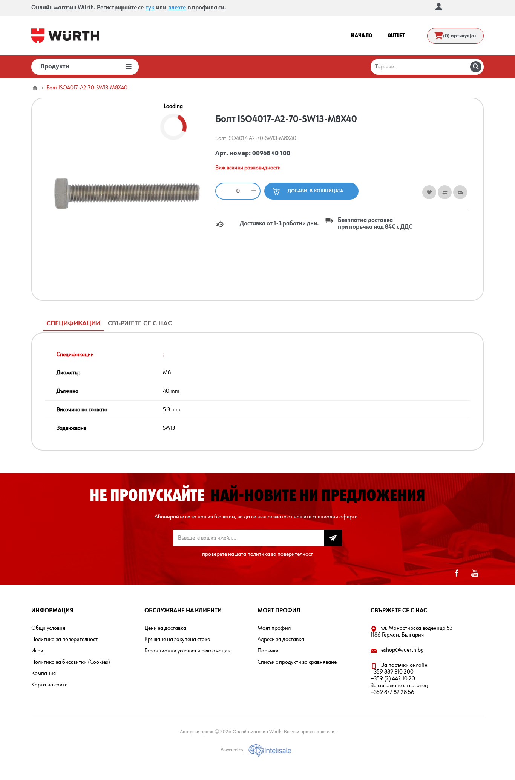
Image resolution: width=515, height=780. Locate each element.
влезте (177, 8)
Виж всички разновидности (248, 168)
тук (150, 8)
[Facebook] (457, 573)
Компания (43, 674)
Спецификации (73, 323)
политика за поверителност (280, 554)
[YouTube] (475, 573)
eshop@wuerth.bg (402, 650)
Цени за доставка (165, 628)
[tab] (73, 323)
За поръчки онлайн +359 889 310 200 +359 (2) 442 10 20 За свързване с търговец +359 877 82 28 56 (399, 678)
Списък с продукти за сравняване (297, 662)
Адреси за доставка (281, 640)
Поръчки (268, 651)
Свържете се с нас (140, 323)
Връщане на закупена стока (177, 640)
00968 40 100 (271, 154)
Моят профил (274, 628)
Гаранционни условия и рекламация (187, 651)
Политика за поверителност (64, 640)
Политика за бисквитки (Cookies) (70, 662)
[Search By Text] (475, 66)
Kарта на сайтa (49, 685)
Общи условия (48, 628)
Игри (37, 651)
